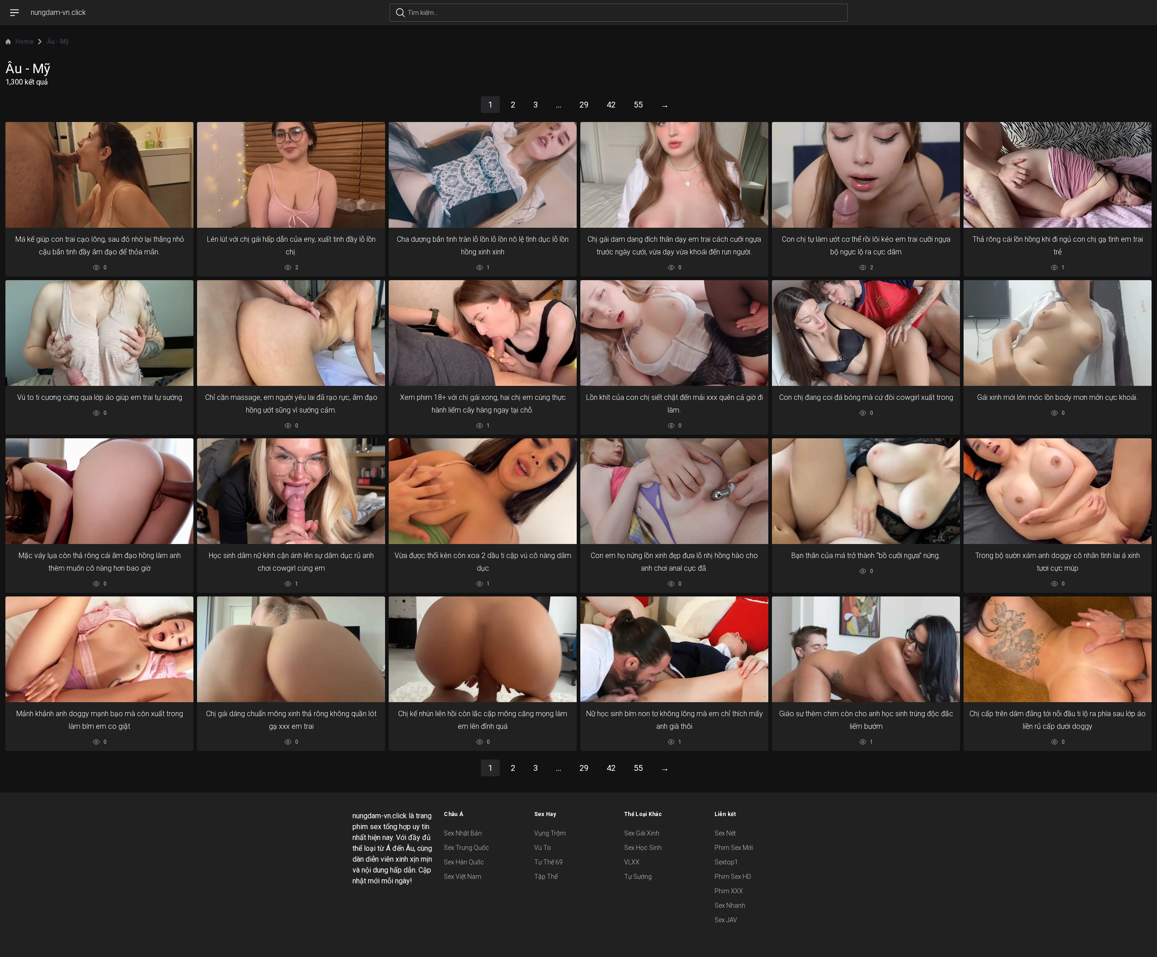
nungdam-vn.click (58, 12)
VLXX (632, 862)
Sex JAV (726, 920)
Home (24, 41)
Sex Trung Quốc (466, 847)
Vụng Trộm (550, 833)
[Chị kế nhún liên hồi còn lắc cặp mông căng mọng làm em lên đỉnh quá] (483, 649)
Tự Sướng (638, 876)
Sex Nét (725, 833)
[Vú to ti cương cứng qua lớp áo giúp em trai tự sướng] (99, 333)
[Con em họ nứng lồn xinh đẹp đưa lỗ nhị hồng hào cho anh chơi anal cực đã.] (674, 491)
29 (583, 104)
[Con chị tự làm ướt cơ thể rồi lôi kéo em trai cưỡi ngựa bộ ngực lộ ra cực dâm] (866, 174)
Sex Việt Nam (462, 876)
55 (638, 104)
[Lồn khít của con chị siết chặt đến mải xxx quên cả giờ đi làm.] (674, 333)
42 (611, 104)
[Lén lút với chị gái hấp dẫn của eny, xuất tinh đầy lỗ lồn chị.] (291, 174)
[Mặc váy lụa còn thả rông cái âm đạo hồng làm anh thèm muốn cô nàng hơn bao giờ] (99, 491)
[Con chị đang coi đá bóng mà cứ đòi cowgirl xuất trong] (866, 333)
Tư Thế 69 (548, 862)
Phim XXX (729, 891)
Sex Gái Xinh (641, 833)
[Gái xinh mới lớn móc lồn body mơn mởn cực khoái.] (1058, 333)
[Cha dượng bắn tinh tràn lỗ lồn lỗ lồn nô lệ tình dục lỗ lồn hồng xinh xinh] (483, 174)
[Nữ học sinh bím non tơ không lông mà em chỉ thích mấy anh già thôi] (674, 649)
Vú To (542, 847)
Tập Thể (546, 876)
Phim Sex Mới (734, 847)
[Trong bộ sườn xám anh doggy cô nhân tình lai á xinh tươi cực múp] (1058, 491)
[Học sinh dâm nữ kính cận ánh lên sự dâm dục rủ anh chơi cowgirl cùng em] (291, 491)
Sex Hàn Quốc (464, 862)
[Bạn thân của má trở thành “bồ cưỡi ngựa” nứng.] (866, 491)
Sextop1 (726, 862)
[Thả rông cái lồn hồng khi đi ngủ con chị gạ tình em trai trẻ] (1058, 174)
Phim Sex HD (733, 876)
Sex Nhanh (730, 905)
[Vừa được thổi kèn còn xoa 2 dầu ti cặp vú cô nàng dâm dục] (483, 491)
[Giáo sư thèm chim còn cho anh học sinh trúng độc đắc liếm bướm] (866, 649)
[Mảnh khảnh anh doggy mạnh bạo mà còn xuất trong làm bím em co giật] (99, 649)
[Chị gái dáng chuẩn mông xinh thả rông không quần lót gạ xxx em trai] (291, 649)
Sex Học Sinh (643, 847)
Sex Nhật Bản (463, 833)
